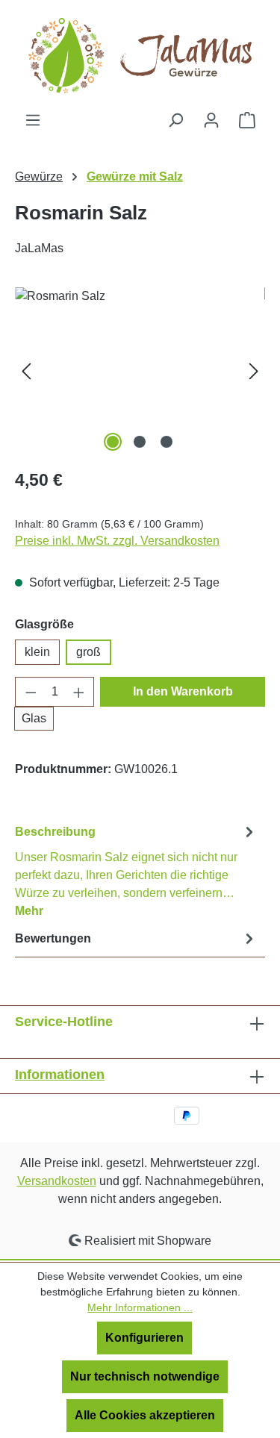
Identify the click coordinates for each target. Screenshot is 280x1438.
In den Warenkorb (183, 691)
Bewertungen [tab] (53, 938)
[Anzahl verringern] (30, 692)
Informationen (60, 1074)
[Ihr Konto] (211, 120)
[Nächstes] (254, 371)
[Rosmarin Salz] (140, 371)
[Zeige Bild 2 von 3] (140, 442)
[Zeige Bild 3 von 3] (166, 442)
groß (88, 651)
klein (37, 651)
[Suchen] (175, 120)
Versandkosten (56, 1181)
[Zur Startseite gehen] (140, 55)
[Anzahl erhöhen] (79, 692)
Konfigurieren (144, 1337)
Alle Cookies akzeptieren (145, 1415)
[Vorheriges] (26, 371)
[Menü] (33, 120)
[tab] (136, 870)
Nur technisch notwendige (145, 1376)
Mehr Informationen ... (140, 1307)
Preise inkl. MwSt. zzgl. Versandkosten (117, 540)
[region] (140, 371)
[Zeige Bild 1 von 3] (113, 442)
